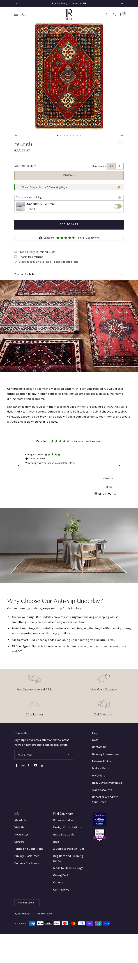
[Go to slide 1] (57, 135)
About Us (20, 820)
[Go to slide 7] (77, 135)
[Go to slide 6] (73, 135)
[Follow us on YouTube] (35, 765)
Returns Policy (101, 761)
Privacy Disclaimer (26, 856)
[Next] (122, 135)
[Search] (24, 14)
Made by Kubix (43, 913)
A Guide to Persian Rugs (68, 848)
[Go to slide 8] (80, 135)
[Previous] (15, 135)
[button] (69, 274)
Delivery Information (105, 754)
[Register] (67, 755)
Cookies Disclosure (26, 863)
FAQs (95, 740)
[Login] (114, 14)
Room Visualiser (64, 820)
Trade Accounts (102, 790)
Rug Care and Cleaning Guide (68, 858)
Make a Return (101, 768)
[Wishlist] (106, 14)
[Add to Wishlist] (120, 144)
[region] (69, 466)
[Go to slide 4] (67, 135)
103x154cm (69, 175)
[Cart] (122, 14)
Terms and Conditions (28, 848)
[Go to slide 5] (70, 135)
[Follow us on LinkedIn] (42, 765)
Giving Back (61, 875)
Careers (19, 841)
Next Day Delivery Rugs (107, 782)
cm (111, 166)
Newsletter (21, 834)
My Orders (98, 775)
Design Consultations (67, 827)
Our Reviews (61, 889)
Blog (56, 841)
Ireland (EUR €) (25, 902)
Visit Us (19, 827)
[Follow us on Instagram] (23, 765)
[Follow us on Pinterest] (29, 765)
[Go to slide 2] (60, 135)
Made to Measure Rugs (68, 868)
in (119, 166)
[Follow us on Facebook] (16, 765)
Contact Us (99, 747)
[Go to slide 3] (64, 135)
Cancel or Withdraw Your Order (105, 799)
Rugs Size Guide (63, 834)
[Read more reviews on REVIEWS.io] (105, 494)
